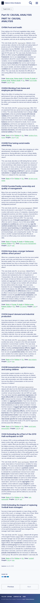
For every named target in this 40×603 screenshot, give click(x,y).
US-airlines (23, 306)
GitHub (9, 596)
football (31, 558)
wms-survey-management (28, 243)
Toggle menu (6, 9)
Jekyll (23, 599)
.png (8, 82)
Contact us (17, 596)
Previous (11, 587)
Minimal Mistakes (30, 599)
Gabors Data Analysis (13, 3)
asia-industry (33, 359)
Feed (24, 596)
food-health (33, 80)
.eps (13, 82)
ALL (24, 80)
